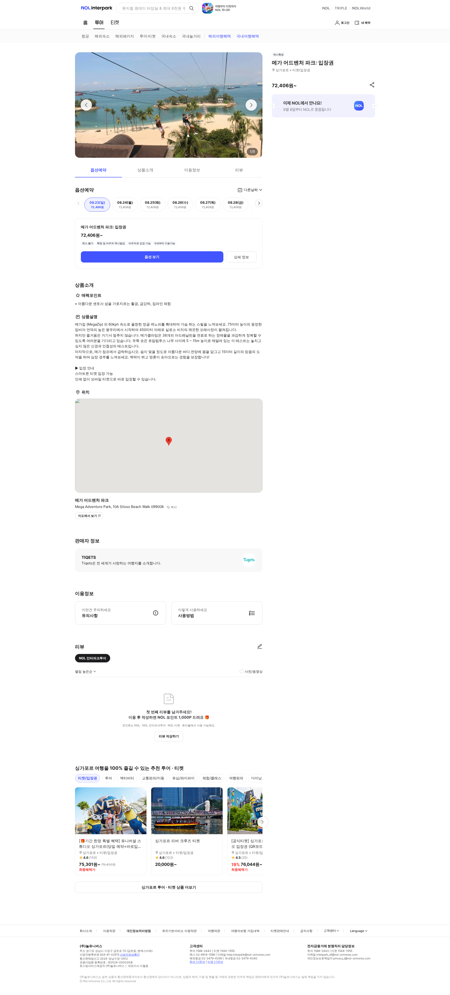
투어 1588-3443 (200, 951)
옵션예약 (98, 170)
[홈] (85, 22)
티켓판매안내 (280, 931)
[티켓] (115, 22)
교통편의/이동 (153, 778)
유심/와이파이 (183, 778)
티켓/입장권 (87, 778)
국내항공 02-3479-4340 (241, 958)
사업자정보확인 (130, 954)
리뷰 (239, 170)
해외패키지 (124, 36)
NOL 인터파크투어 (92, 658)
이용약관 (109, 931)
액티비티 (127, 778)
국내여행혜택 (247, 36)
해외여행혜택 (219, 36)
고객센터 (330, 930)
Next (262, 822)
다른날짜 (251, 190)
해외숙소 (102, 36)
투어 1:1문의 (197, 962)
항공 (85, 36)
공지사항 (306, 931)
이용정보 (192, 170)
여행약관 (214, 931)
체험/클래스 (211, 778)
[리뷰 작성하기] (259, 647)
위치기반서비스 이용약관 (179, 931)
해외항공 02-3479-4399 (206, 958)
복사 (174, 507)
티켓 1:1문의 (215, 962)
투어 (108, 778)
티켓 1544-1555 (224, 951)
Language (357, 931)
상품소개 (145, 170)
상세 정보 (241, 257)
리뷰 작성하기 (169, 736)
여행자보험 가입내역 (245, 931)
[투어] (99, 22)
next (374, 106)
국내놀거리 (191, 36)
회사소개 (86, 931)
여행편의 (236, 778)
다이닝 (256, 778)
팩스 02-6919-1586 (202, 954)
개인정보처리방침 (139, 931)
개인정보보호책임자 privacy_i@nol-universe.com (338, 958)
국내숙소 (168, 36)
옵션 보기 (152, 257)
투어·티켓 (148, 36)
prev (272, 106)
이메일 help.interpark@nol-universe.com (244, 954)
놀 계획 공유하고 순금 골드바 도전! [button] (151, 8)
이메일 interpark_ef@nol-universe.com (332, 954)
